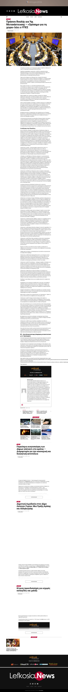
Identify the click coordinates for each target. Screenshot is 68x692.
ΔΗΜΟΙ (35, 686)
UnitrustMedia (41, 690)
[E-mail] (22, 405)
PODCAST (31, 686)
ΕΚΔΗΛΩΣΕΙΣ (40, 686)
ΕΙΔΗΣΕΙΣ (27, 686)
